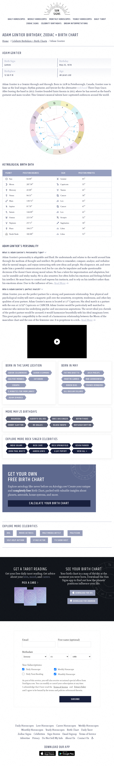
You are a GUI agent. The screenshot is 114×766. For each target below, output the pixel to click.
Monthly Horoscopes (60, 19)
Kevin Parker (82, 445)
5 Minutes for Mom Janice (21, 391)
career (46, 576)
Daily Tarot (100, 19)
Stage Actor (39, 540)
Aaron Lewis (39, 451)
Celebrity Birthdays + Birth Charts (29, 41)
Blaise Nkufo (59, 425)
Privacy (36, 738)
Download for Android (83, 601)
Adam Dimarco (16, 397)
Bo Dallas (38, 425)
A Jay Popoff (60, 451)
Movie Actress (26, 533)
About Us (70, 738)
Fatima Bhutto (72, 373)
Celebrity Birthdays (51, 23)
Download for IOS (84, 593)
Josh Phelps (94, 373)
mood (32, 576)
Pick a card (29, 583)
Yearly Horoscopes (82, 19)
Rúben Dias (71, 385)
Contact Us (83, 738)
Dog (8, 533)
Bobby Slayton (16, 425)
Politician (75, 533)
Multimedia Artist (51, 533)
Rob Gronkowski (94, 379)
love (25, 576)
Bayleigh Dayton (82, 425)
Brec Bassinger (60, 419)
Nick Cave (38, 445)
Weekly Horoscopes (37, 19)
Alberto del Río (38, 419)
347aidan (38, 379)
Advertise (25, 738)
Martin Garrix (71, 379)
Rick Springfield (60, 445)
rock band (82, 87)
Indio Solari (16, 445)
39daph (15, 385)
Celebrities (39, 734)
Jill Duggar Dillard (73, 391)
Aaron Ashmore (41, 373)
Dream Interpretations (76, 23)
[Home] (57, 8)
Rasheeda (16, 419)
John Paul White (17, 451)
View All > (82, 451)
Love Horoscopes (45, 725)
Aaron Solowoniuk (17, 373)
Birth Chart (73, 729)
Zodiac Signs (32, 23)
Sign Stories (53, 734)
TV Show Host (61, 540)
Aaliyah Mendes (16, 379)
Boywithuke (82, 419)
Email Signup (69, 734)
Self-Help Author (15, 540)
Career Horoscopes (66, 725)
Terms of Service (87, 734)
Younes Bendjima (94, 385)
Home (5, 41)
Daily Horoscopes (16, 19)
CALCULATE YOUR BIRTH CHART (49, 503)
